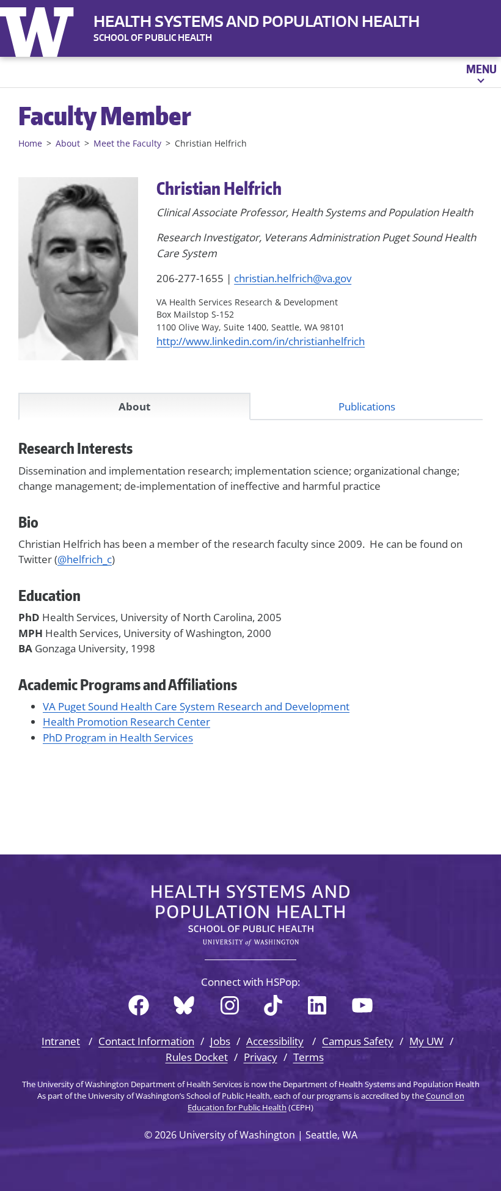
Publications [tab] (366, 406)
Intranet (61, 1041)
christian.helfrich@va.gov (292, 278)
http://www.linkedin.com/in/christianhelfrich (260, 341)
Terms (308, 1057)
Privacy (260, 1057)
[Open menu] (480, 72)
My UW (426, 1041)
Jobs (220, 1041)
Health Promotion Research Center (126, 722)
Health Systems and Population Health (256, 21)
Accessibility (275, 1041)
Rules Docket (197, 1057)
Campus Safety (357, 1041)
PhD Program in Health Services (118, 737)
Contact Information (146, 1041)
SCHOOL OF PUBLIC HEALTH (152, 37)
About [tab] (134, 406)
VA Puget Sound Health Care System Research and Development (196, 706)
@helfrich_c (84, 559)
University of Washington (39, 29)
